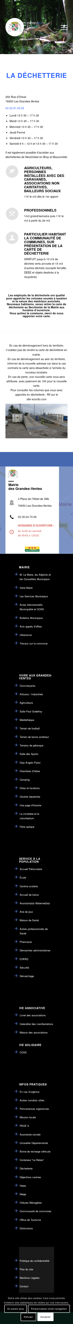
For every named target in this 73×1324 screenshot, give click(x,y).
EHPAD (24, 959)
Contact (24, 1286)
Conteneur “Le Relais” (32, 1160)
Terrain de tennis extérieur (34, 737)
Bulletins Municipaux (31, 618)
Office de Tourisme (30, 1220)
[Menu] (62, 27)
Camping (25, 779)
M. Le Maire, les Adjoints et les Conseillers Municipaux (35, 577)
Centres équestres (30, 796)
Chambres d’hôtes (30, 771)
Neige (23, 1194)
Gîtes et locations (30, 788)
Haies (23, 1185)
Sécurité (24, 967)
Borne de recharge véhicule (35, 1151)
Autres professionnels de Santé (34, 931)
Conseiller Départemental (34, 1143)
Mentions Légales (30, 1278)
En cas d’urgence (29, 1092)
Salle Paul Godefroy (31, 711)
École (23, 877)
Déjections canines (30, 1177)
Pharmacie (26, 942)
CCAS (23, 1052)
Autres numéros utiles (32, 1100)
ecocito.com (39, 399)
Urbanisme (26, 635)
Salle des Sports (29, 754)
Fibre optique (27, 827)
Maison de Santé (29, 920)
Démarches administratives (35, 950)
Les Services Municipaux (34, 596)
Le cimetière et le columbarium (29, 816)
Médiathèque (27, 720)
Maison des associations (34, 1032)
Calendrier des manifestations (36, 1024)
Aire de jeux (26, 912)
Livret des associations (33, 1015)
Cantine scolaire (29, 886)
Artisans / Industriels (31, 694)
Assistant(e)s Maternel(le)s (35, 903)
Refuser (28, 1316)
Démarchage (27, 976)
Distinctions (26, 1228)
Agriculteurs (26, 702)
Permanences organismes (34, 1109)
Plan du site (26, 1269)
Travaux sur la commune (33, 643)
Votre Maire (26, 588)
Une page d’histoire (30, 805)
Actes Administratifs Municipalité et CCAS (32, 607)
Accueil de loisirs (29, 895)
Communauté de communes (35, 1211)
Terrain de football (30, 728)
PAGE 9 (24, 1126)
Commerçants (27, 685)
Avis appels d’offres (31, 626)
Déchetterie (26, 1168)
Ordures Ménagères (31, 1202)
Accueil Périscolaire (31, 869)
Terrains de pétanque (31, 745)
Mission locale (28, 1117)
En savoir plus (15, 1308)
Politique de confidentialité (34, 1261)
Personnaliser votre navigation (49, 1308)
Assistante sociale (30, 1134)
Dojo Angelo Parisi (30, 762)
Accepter (45, 1316)
